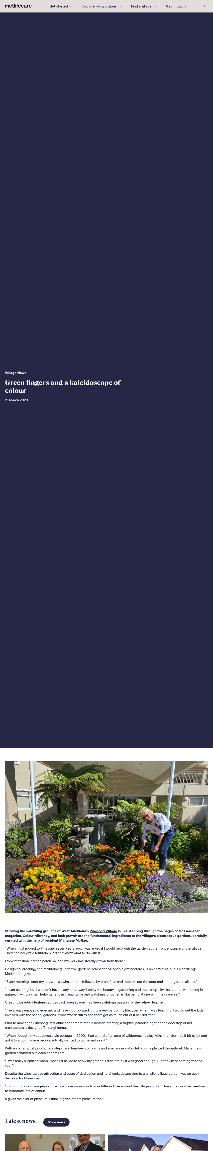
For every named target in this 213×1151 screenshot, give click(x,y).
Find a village (141, 6)
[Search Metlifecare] (205, 6)
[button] (176, 6)
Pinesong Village (103, 931)
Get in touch (176, 6)
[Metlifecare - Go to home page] (18, 6)
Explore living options (99, 6)
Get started (58, 6)
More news (56, 1122)
